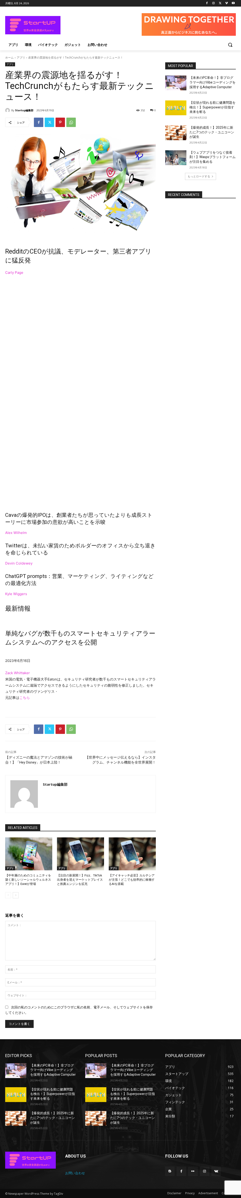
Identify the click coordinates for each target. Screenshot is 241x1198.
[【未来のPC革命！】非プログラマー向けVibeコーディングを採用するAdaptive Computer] (175, 83)
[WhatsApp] (71, 122)
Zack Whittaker (17, 673)
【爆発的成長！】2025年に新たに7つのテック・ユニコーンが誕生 (211, 132)
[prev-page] (8, 895)
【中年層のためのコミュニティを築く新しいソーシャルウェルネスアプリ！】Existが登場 (28, 880)
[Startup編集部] (8, 110)
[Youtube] (233, 3)
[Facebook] (207, 3)
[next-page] (16, 895)
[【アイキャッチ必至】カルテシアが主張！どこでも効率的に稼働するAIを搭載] (132, 853)
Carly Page (14, 272)
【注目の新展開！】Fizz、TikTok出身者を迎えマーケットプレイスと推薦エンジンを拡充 (80, 880)
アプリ (21, 58)
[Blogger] (169, 1171)
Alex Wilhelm (16, 532)
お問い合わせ (75, 1173)
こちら (24, 697)
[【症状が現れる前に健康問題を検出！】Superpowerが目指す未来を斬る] (175, 107)
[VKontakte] (216, 1171)
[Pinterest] (60, 122)
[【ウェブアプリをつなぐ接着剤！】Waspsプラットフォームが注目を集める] (175, 157)
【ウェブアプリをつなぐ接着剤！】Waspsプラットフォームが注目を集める (212, 157)
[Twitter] (220, 3)
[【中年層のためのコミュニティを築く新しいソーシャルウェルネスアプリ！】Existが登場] (28, 853)
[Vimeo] (226, 3)
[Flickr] (192, 1171)
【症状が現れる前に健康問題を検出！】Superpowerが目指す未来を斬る (212, 107)
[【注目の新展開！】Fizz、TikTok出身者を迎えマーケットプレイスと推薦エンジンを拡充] (80, 853)
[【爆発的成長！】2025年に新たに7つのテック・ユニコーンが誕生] (175, 132)
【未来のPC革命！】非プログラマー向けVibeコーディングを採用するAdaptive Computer (212, 82)
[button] (230, 44)
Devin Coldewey (18, 563)
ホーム (9, 58)
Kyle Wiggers (16, 594)
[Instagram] (213, 3)
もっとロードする (199, 176)
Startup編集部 (24, 110)
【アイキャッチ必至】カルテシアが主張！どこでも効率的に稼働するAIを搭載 (132, 880)
